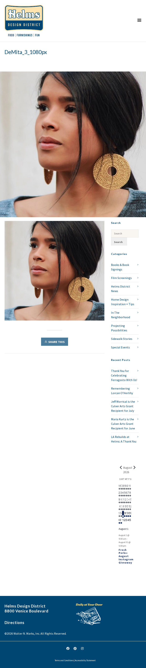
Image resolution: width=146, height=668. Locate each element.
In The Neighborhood (120, 315)
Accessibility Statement (85, 660)
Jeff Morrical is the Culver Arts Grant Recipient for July (123, 406)
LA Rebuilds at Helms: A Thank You (123, 439)
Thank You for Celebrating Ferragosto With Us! (124, 375)
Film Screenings (121, 278)
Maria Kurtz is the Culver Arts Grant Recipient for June (123, 423)
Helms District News (120, 288)
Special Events (120, 347)
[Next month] (134, 467)
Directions (14, 622)
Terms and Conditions (64, 660)
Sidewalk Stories (121, 339)
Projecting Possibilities (119, 328)
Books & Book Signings (120, 267)
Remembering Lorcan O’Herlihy (122, 391)
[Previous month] (121, 467)
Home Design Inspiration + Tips (122, 302)
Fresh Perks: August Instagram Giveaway (126, 556)
